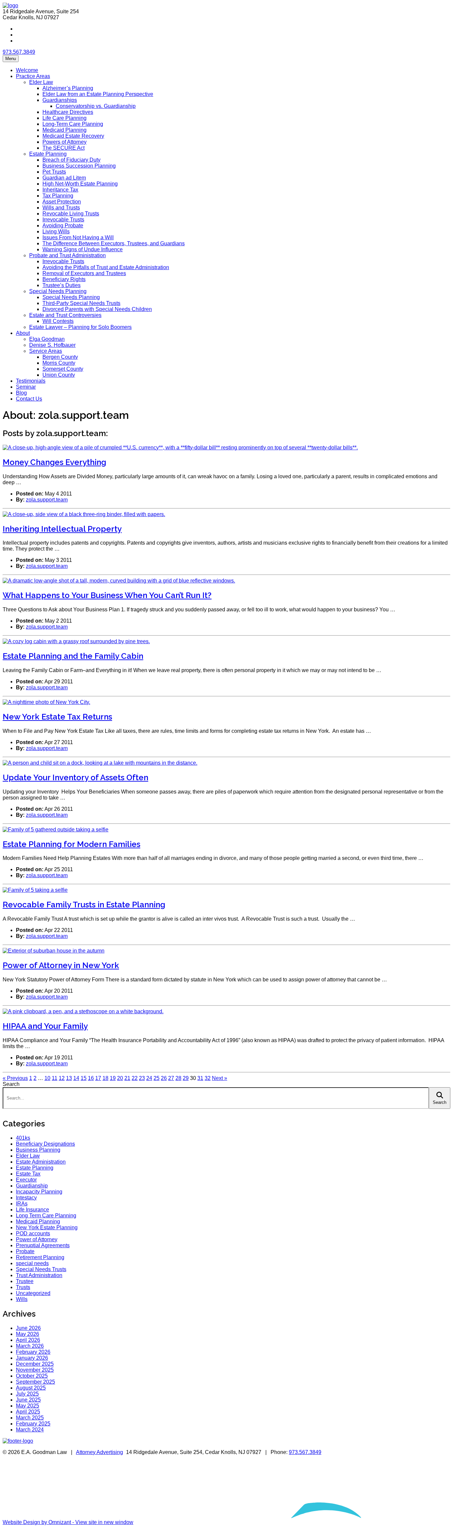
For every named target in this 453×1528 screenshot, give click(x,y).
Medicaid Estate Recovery (73, 136)
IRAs (22, 1203)
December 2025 (35, 1364)
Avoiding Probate (62, 225)
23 (142, 1078)
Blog (21, 393)
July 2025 (27, 1394)
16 (91, 1078)
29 (186, 1078)
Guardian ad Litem (64, 178)
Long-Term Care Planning (72, 124)
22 (135, 1078)
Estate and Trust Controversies (65, 315)
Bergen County (60, 357)
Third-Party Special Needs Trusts (81, 303)
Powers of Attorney (64, 142)
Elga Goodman (47, 339)
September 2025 (35, 1382)
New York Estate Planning (47, 1227)
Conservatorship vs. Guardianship (96, 106)
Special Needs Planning (58, 291)
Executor (26, 1180)
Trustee (24, 1281)
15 (84, 1078)
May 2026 (27, 1334)
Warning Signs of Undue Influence (82, 249)
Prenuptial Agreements (43, 1245)
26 (164, 1078)
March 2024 (30, 1429)
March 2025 (30, 1417)
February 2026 (33, 1352)
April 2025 (28, 1411)
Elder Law (41, 82)
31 (200, 1078)
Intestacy (26, 1197)
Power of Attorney (36, 1239)
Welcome (27, 70)
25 (157, 1078)
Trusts (23, 1287)
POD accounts (33, 1233)
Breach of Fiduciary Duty (71, 160)
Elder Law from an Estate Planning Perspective (97, 94)
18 (105, 1078)
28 (178, 1078)
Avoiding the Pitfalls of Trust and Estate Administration (105, 267)
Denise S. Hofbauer (52, 345)
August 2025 (31, 1388)
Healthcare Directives (67, 112)
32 (208, 1078)
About (23, 333)
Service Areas (45, 351)
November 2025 (35, 1370)
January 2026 (32, 1358)
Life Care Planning (64, 118)
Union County (58, 375)
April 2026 (28, 1340)
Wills (22, 1299)
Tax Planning (57, 195)
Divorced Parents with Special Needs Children (97, 309)
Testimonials (30, 381)
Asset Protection (61, 201)
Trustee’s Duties (61, 285)
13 (69, 1078)
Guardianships (59, 100)
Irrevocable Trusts (63, 219)
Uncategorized (33, 1293)
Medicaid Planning (64, 130)
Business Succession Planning (79, 166)
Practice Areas (33, 76)
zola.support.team (47, 499)
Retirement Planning (40, 1257)
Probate (25, 1251)
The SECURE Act (63, 148)
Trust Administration (39, 1275)
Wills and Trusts (61, 207)
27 (171, 1078)
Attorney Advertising (99, 1452)
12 (62, 1078)
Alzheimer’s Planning (67, 88)
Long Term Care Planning (46, 1215)
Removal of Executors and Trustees (84, 273)
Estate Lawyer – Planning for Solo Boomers (80, 327)
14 (76, 1078)
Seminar (26, 387)
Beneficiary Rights (64, 279)
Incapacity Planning (39, 1191)
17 (98, 1078)
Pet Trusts (54, 172)
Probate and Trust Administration (67, 255)
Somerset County (62, 369)
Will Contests (58, 321)
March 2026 (30, 1346)
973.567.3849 (19, 52)
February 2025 (33, 1423)
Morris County (58, 363)
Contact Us (29, 399)
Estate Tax (28, 1174)
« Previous (15, 1078)
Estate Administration (41, 1162)
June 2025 (28, 1400)
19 (113, 1078)
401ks (23, 1138)
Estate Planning (48, 154)
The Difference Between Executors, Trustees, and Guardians (113, 243)
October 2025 (32, 1376)
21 (127, 1078)
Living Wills (56, 231)
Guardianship (32, 1185)
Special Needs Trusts (41, 1269)
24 (149, 1078)
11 (54, 1078)
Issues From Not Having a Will (78, 237)
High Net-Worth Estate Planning (80, 184)
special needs (32, 1263)
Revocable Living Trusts (70, 213)
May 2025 (27, 1406)
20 (120, 1078)
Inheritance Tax (60, 189)
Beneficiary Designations (45, 1144)
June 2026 (28, 1328)
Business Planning (38, 1150)
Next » (219, 1078)
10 (47, 1078)
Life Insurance (32, 1209)
